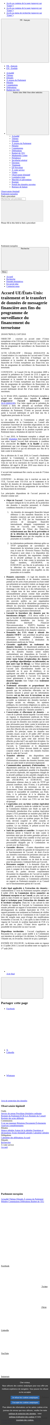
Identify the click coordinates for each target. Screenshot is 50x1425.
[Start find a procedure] (22, 211)
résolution (13, 439)
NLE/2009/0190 (8, 403)
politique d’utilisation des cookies (22, 1417)
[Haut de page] (22, 988)
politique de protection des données (22, 1414)
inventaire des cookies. (25, 1420)
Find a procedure (8, 196)
